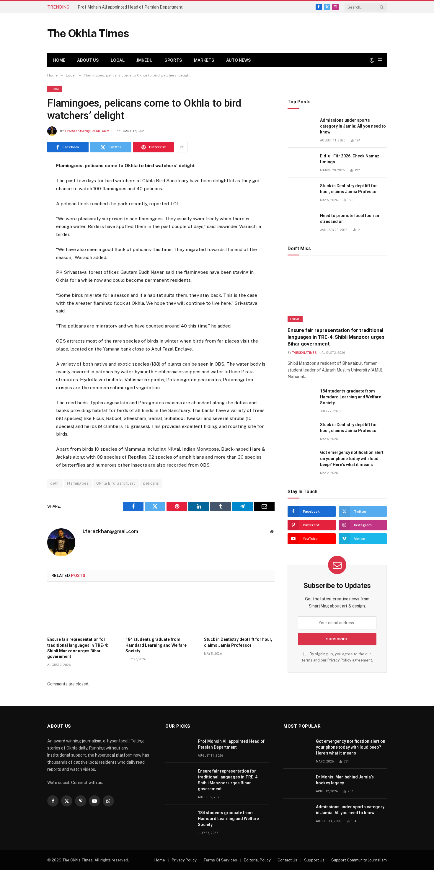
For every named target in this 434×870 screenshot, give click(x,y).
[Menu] (380, 60)
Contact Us (287, 860)
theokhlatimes (304, 352)
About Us (88, 60)
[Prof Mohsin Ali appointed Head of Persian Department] (178, 748)
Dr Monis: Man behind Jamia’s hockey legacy (345, 780)
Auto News (238, 60)
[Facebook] (26, 181)
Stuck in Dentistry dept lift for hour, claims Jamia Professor (238, 642)
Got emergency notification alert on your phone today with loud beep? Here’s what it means (352, 458)
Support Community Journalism (359, 860)
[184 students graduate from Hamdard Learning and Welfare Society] (160, 611)
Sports (173, 60)
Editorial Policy (257, 860)
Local (118, 60)
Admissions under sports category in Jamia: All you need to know (353, 126)
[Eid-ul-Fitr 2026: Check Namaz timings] (301, 162)
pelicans (151, 483)
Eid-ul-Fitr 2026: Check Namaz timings (349, 159)
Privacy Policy (339, 660)
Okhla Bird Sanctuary (116, 483)
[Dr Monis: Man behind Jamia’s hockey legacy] (297, 783)
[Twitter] (26, 195)
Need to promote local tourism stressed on (350, 218)
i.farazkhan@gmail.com (87, 131)
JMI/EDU (144, 60)
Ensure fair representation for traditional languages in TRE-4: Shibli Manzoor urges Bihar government (77, 648)
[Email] (26, 239)
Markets (204, 60)
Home (59, 60)
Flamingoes (78, 483)
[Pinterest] (26, 224)
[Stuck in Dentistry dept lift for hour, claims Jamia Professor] (239, 611)
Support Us (314, 860)
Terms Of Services (220, 860)
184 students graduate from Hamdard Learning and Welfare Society (156, 645)
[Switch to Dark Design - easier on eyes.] (371, 60)
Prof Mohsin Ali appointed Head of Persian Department (130, 7)
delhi (55, 483)
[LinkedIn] (26, 210)
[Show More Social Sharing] (181, 147)
